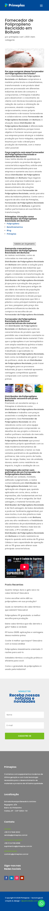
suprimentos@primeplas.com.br (18, 846)
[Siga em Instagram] (17, 878)
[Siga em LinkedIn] (11, 878)
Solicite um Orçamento (24, 244)
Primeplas (11, 234)
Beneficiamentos (15, 227)
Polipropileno (13, 223)
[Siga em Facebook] (6, 878)
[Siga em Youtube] (22, 878)
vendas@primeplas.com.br (15, 835)
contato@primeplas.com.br (16, 854)
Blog (9, 230)
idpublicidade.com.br (30, 901)
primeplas (14, 37)
